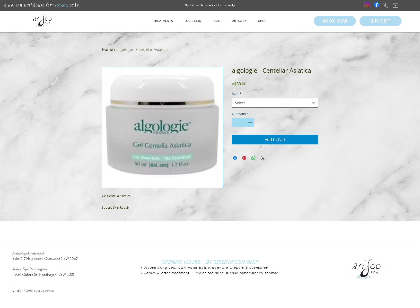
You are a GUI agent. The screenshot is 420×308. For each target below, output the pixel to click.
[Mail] (395, 5)
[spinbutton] (243, 122)
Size (236, 93)
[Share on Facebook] (235, 158)
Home (107, 49)
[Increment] (250, 122)
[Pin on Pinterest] (244, 158)
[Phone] (385, 5)
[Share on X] (263, 158)
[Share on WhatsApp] (253, 158)
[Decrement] (236, 122)
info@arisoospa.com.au (38, 290)
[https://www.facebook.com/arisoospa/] (376, 4)
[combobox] (275, 103)
